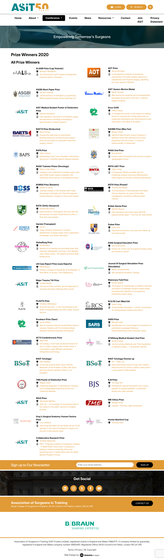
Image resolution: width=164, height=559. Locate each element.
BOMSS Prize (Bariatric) (47, 184)
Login (117, 7)
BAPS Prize (41, 150)
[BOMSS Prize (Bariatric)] (22, 189)
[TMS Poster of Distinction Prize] (22, 384)
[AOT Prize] (94, 72)
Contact (125, 18)
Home (18, 18)
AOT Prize (113, 68)
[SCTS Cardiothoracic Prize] (22, 342)
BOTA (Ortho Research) (47, 205)
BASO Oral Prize (116, 150)
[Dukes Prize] (94, 228)
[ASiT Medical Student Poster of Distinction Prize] (22, 112)
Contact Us (142, 503)
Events (73, 18)
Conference (55, 18)
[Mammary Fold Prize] (94, 284)
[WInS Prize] (22, 402)
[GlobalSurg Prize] (22, 246)
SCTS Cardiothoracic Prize (49, 337)
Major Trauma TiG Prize (47, 280)
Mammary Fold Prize (118, 280)
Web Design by (71, 555)
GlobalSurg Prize (44, 242)
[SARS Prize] (94, 323)
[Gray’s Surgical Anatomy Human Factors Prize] (22, 421)
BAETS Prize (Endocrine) (48, 129)
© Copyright (90, 549)
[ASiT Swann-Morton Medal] (94, 93)
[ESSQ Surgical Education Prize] (94, 246)
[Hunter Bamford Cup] (94, 421)
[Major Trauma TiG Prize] (22, 284)
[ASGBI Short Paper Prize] (22, 93)
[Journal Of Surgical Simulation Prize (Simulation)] (94, 268)
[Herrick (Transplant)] (22, 228)
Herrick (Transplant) (46, 224)
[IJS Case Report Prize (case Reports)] (22, 268)
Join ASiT (140, 19)
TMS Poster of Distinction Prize (51, 379)
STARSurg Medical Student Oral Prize (126, 338)
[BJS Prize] (94, 384)
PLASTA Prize (42, 301)
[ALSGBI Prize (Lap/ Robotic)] (22, 72)
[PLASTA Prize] (22, 305)
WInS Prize (41, 398)
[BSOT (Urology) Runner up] (94, 363)
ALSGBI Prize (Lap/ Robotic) (49, 68)
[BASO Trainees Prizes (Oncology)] (22, 170)
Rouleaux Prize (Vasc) (47, 319)
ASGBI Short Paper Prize (48, 89)
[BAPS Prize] (22, 154)
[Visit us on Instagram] (73, 488)
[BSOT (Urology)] (22, 363)
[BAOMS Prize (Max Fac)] (94, 133)
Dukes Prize (114, 224)
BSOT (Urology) (44, 358)
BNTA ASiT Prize (116, 166)
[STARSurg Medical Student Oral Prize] (94, 342)
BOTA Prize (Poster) (117, 184)
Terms (71, 549)
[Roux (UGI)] (94, 112)
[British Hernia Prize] (94, 210)
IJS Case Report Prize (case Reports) (54, 264)
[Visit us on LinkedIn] (65, 488)
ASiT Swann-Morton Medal (121, 89)
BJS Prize (112, 379)
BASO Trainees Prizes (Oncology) (52, 166)
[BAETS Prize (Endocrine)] (22, 133)
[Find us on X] (150, 7)
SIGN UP (145, 465)
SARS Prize (113, 319)
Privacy (79, 549)
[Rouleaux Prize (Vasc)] (22, 323)
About (33, 18)
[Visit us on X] (82, 488)
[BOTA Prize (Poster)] (94, 189)
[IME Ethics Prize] (94, 402)
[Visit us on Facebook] (90, 488)
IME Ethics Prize (116, 399)
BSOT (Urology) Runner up (121, 358)
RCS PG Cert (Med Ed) (119, 301)
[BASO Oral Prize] (94, 154)
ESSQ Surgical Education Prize (123, 242)
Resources (105, 18)
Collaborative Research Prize (50, 438)
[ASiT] (30, 7)
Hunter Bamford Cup (118, 419)
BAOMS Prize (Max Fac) (119, 129)
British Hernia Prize (117, 206)
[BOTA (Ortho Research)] (22, 210)
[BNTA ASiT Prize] (94, 170)
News (88, 18)
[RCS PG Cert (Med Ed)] (94, 305)
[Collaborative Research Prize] (22, 442)
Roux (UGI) (113, 107)
